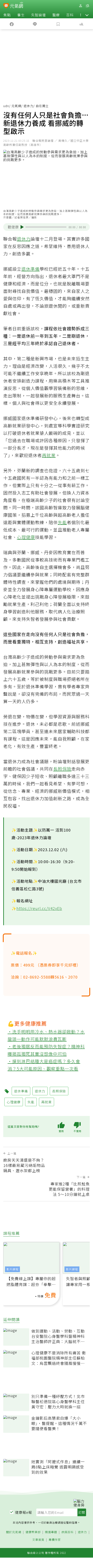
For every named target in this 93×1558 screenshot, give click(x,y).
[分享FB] (11, 23)
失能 (62, 522)
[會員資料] (80, 6)
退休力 (28, 106)
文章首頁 (38, 1539)
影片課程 (12, 1269)
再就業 (49, 455)
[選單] (87, 6)
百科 (70, 14)
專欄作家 (55, 1539)
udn (6, 106)
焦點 (7, 14)
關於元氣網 (13, 1532)
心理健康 (26, 537)
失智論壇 (38, 14)
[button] (87, 15)
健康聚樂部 (33, 1532)
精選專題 (51, 1532)
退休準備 (30, 269)
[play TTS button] (22, 227)
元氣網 (16, 106)
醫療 (56, 14)
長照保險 (62, 769)
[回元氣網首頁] (16, 5)
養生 (21, 14)
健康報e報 (23, 1512)
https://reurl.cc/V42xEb (39, 908)
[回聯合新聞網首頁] (6, 6)
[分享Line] (35, 23)
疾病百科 (67, 1532)
